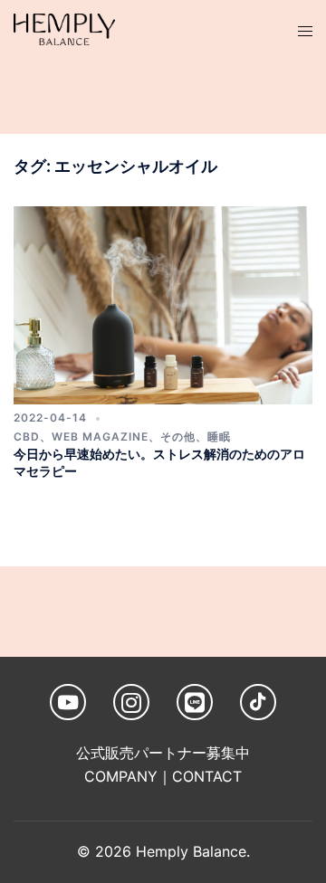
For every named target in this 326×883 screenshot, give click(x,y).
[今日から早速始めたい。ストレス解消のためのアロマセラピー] (163, 304)
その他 (178, 436)
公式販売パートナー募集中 (163, 753)
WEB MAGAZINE (100, 436)
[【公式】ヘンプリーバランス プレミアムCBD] (64, 28)
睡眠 (219, 436)
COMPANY (121, 776)
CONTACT (207, 776)
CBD (27, 436)
